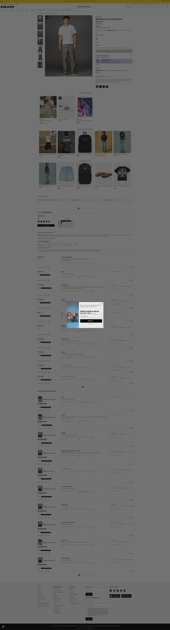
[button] (132, 141)
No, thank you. (91, 323)
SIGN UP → (91, 321)
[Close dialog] (102, 303)
